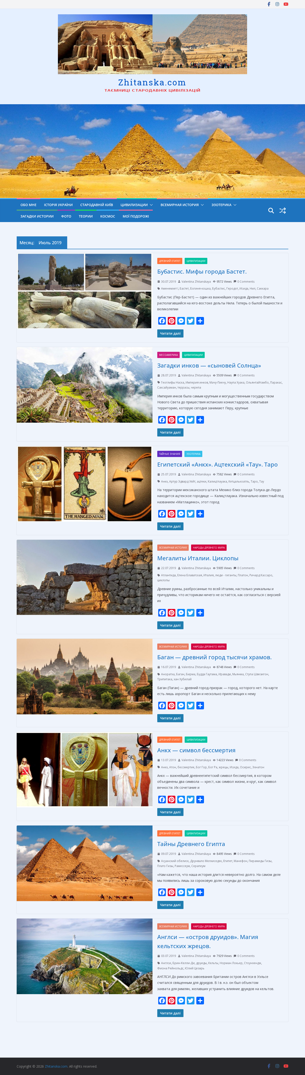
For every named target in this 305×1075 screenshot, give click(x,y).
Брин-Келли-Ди (184, 963)
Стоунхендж (252, 963)
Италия (208, 575)
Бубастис (218, 288)
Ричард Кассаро (260, 575)
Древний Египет (169, 261)
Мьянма (238, 674)
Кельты (213, 963)
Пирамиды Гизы (260, 861)
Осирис (245, 767)
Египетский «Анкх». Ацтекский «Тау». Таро (217, 464)
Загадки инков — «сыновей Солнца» (209, 365)
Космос (107, 216)
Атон (172, 767)
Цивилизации (134, 205)
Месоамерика (168, 355)
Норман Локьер (231, 963)
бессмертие (186, 767)
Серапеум (198, 866)
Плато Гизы (165, 866)
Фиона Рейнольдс (170, 968)
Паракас (276, 382)
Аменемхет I (169, 288)
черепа (196, 387)
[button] (150, 205)
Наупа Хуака (235, 382)
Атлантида (168, 575)
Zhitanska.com (152, 82)
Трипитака (164, 679)
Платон (243, 575)
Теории (86, 216)
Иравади (225, 674)
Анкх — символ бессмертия (196, 750)
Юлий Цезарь (194, 968)
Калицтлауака (217, 481)
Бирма (190, 674)
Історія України (58, 205)
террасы (183, 387)
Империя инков (197, 382)
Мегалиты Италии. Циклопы (198, 558)
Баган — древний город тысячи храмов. (214, 657)
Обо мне (28, 205)
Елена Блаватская (189, 575)
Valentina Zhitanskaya (196, 282)
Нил (252, 288)
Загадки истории (37, 216)
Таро (254, 481)
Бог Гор (201, 767)
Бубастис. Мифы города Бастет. (202, 271)
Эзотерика (221, 205)
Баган (180, 674)
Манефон (240, 861)
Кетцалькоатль (239, 481)
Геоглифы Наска (172, 382)
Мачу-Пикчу (217, 382)
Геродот (232, 288)
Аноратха (168, 674)
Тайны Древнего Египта (191, 844)
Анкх (164, 481)
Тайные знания (169, 454)
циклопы (163, 580)
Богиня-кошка (200, 288)
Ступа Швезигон (256, 674)
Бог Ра (212, 767)
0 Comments (245, 282)
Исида (243, 288)
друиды (201, 963)
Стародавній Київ (96, 205)
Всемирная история (180, 205)
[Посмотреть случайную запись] (282, 210)
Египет (227, 861)
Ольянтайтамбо (257, 382)
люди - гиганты (225, 575)
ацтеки (201, 481)
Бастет (184, 288)
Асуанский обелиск (175, 861)
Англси (166, 963)
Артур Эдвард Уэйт (182, 481)
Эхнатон (258, 767)
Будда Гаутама (207, 674)
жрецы (223, 767)
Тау (261, 481)
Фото (66, 216)
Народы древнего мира (209, 547)
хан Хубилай (183, 679)
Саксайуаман (166, 387)
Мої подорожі (136, 216)
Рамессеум (182, 866)
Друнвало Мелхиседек (206, 861)
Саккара (263, 288)
